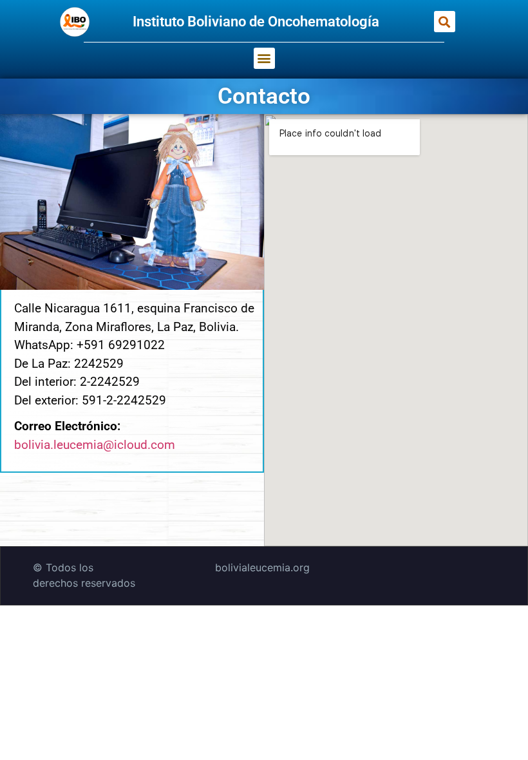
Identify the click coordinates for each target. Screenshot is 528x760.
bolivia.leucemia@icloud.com (94, 444)
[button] (444, 21)
